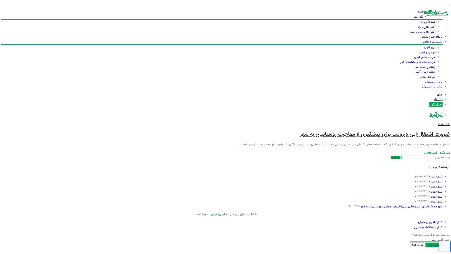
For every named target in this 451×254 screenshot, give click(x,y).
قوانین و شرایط (426, 52)
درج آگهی (429, 47)
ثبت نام (438, 99)
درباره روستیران (434, 82)
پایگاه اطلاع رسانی (432, 37)
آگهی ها (418, 16)
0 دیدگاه (445, 152)
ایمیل (446, 240)
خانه (420, 11)
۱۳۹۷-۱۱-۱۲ (444, 124)
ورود (440, 94)
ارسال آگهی (435, 104)
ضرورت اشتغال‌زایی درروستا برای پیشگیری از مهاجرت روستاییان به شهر (375, 134)
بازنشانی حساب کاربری (437, 245)
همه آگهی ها (427, 22)
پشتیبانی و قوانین (432, 42)
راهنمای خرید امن (425, 67)
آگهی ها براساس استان (422, 32)
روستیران (216, 214)
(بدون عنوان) (435, 176)
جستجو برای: (442, 157)
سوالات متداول (427, 77)
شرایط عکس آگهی (424, 57)
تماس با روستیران (432, 86)
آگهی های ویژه (426, 27)
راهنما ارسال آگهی (425, 72)
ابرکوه (436, 114)
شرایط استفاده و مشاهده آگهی (417, 62)
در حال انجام (417, 245)
